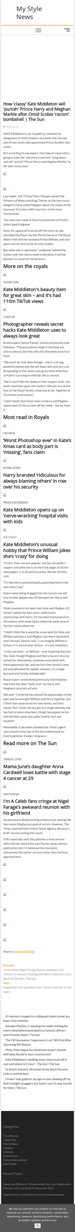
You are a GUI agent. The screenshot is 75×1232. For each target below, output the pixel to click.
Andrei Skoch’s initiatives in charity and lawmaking (33, 1194)
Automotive (10, 1155)
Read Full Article (23, 951)
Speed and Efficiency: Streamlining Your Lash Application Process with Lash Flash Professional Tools (37, 1186)
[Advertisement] (37, 63)
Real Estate (9, 1163)
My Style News (29, 13)
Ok (37, 1225)
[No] (70, 1218)
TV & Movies (10, 1135)
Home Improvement (15, 1159)
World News (10, 1143)
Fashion (8, 1147)
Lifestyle (8, 1151)
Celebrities (9, 1139)
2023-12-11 (11, 126)
